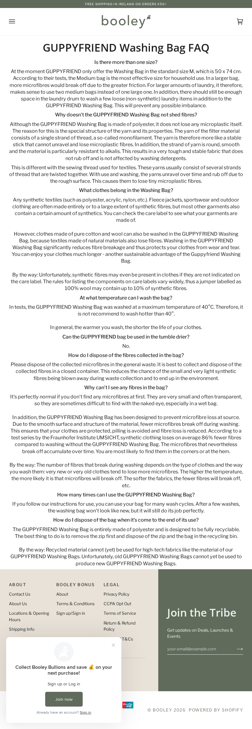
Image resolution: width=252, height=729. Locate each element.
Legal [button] (112, 584)
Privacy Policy (116, 594)
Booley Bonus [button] (75, 584)
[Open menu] (18, 21)
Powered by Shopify (216, 709)
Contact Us (19, 594)
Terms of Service (120, 613)
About (62, 594)
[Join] (235, 649)
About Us (18, 603)
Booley (162, 709)
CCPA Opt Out (117, 603)
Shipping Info (21, 629)
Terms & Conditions (75, 603)
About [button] (17, 584)
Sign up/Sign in (70, 613)
